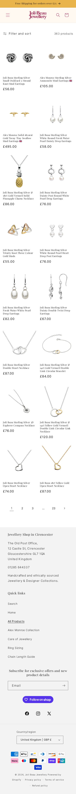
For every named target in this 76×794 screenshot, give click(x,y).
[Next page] (64, 508)
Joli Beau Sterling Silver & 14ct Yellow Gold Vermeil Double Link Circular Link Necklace (55, 427)
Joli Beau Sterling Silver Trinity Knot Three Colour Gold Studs (18, 253)
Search (13, 603)
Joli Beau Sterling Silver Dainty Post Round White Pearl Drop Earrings (54, 195)
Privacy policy (33, 779)
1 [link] (11, 508)
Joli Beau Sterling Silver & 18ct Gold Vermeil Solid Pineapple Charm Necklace (18, 195)
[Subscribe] (63, 685)
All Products (16, 621)
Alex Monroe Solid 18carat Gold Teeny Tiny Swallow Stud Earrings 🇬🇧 (18, 138)
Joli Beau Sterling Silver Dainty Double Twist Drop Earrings (55, 310)
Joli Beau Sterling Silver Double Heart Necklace (16, 366)
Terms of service (54, 779)
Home (12, 612)
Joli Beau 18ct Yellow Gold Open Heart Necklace (54, 484)
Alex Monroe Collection (23, 630)
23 (54, 508)
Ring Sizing (15, 647)
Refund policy (40, 785)
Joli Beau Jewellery (36, 774)
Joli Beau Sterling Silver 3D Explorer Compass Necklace (19, 424)
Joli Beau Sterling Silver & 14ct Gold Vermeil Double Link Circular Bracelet (55, 367)
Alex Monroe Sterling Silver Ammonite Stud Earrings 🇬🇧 (56, 79)
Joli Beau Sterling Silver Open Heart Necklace (16, 484)
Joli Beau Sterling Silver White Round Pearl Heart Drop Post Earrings (54, 253)
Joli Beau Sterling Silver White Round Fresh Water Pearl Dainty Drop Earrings (55, 138)
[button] (8, 15)
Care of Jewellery (20, 639)
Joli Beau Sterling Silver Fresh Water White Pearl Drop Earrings (17, 310)
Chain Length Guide (21, 656)
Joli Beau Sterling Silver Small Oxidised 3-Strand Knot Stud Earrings (17, 80)
